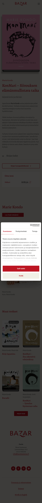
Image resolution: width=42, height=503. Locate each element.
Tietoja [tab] (34, 231)
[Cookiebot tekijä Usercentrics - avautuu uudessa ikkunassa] (30, 225)
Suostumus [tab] (7, 231)
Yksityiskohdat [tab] (21, 231)
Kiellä (21, 276)
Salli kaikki (21, 268)
